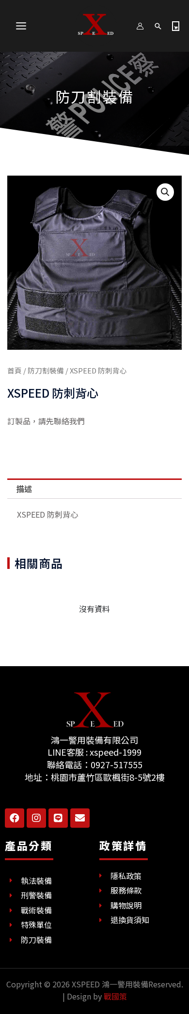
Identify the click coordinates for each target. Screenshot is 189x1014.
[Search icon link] (158, 26)
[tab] (94, 488)
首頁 (14, 370)
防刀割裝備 (94, 96)
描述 (24, 488)
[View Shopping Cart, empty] (175, 26)
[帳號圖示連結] (140, 26)
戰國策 (115, 996)
